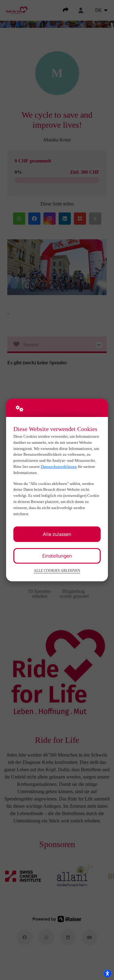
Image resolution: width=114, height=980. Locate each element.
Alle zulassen (57, 534)
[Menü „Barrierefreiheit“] (107, 973)
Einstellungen (57, 556)
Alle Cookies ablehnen (57, 571)
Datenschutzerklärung (59, 466)
